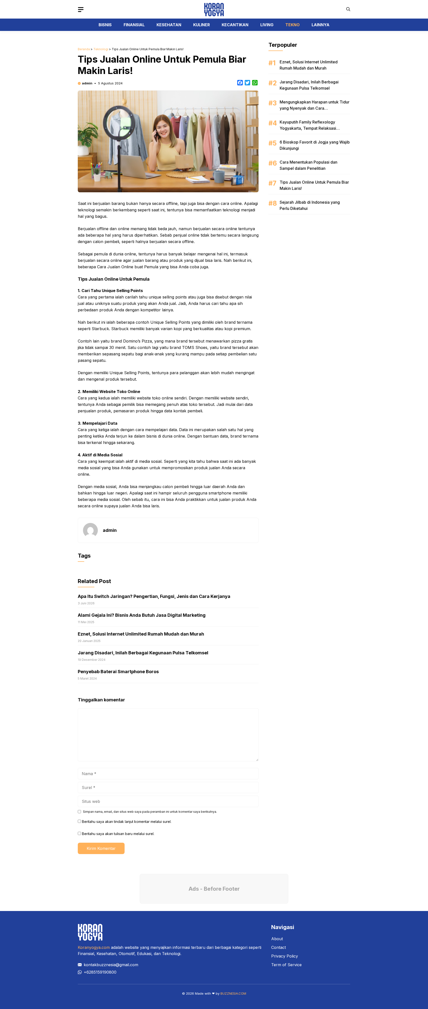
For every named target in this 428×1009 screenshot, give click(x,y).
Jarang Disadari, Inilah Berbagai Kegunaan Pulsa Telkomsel (143, 652)
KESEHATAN (169, 24)
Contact (278, 947)
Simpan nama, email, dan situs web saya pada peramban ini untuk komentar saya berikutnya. (150, 811)
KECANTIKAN (235, 24)
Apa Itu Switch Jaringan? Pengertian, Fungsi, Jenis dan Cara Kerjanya (154, 596)
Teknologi (100, 49)
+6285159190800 (100, 972)
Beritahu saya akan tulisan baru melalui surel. (118, 834)
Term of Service (286, 964)
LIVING (266, 24)
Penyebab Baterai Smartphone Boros (118, 671)
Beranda (84, 49)
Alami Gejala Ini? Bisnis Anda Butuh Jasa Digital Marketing (142, 615)
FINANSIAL (134, 24)
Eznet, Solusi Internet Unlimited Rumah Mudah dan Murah (141, 634)
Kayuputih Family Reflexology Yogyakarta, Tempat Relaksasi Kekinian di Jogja (308, 128)
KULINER (201, 24)
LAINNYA (320, 24)
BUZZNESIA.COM (233, 993)
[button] (348, 9)
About (277, 938)
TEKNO (292, 24)
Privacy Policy (284, 956)
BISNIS (105, 24)
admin (87, 83)
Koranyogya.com (94, 947)
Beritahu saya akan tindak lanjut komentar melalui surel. (126, 821)
